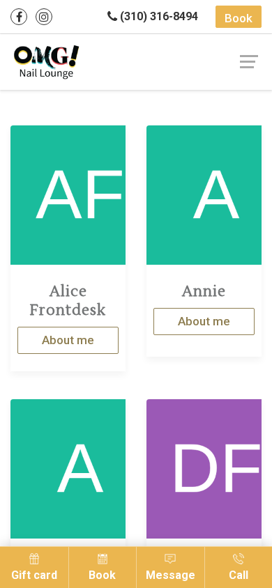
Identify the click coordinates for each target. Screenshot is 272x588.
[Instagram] (44, 16)
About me (68, 340)
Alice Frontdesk (68, 301)
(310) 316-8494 (157, 16)
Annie (204, 291)
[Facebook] (18, 16)
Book (238, 18)
